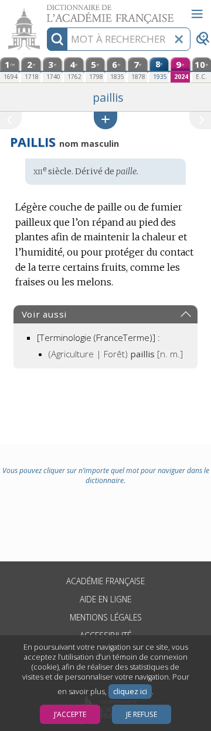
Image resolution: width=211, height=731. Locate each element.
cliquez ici (130, 691)
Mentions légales (106, 617)
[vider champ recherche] (178, 39)
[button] (105, 120)
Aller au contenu (45, 10)
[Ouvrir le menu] (197, 14)
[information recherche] (57, 39)
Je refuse (141, 714)
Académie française (105, 581)
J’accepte (70, 714)
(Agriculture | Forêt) (116, 354)
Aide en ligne (105, 599)
